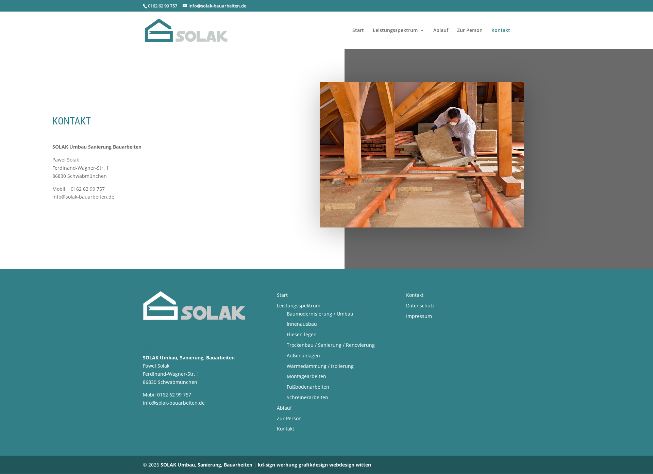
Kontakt (500, 30)
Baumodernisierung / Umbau (320, 313)
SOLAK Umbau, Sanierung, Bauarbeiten (207, 464)
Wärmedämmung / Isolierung (320, 366)
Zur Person (470, 30)
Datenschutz (420, 305)
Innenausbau (302, 324)
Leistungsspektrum (395, 30)
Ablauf (440, 30)
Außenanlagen (303, 355)
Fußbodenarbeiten (308, 387)
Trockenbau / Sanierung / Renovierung (331, 345)
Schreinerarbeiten (307, 397)
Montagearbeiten (306, 376)
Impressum (419, 316)
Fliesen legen (302, 334)
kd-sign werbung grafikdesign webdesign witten (314, 464)
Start (358, 30)
